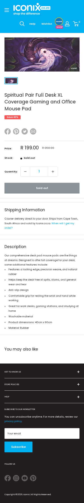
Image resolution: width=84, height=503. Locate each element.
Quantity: (11, 171)
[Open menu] (6, 10)
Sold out (42, 188)
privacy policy (13, 421)
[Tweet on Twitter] (25, 131)
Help (32, 24)
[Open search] (22, 23)
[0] (76, 23)
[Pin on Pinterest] (16, 132)
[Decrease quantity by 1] (25, 171)
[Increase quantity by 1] (53, 171)
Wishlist (46, 24)
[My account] (67, 23)
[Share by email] (33, 132)
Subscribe (18, 447)
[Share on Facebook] (7, 132)
